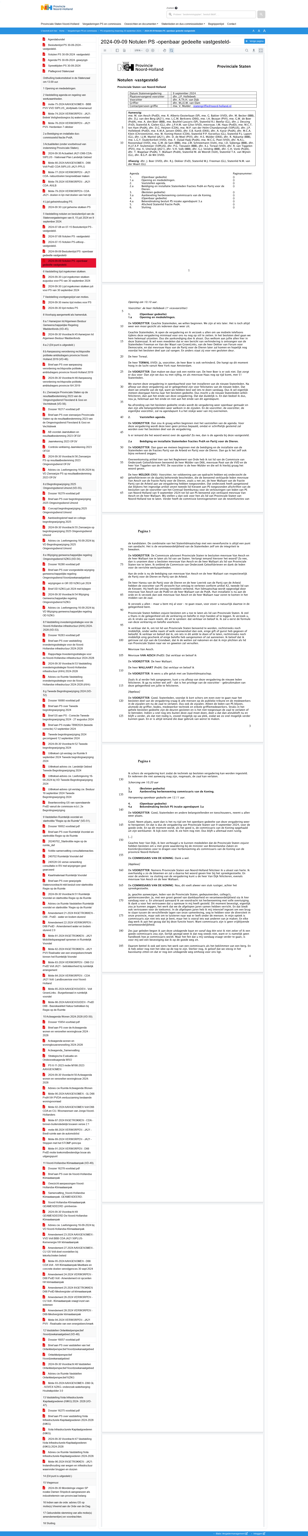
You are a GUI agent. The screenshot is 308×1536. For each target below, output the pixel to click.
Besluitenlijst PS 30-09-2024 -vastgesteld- (62, 47)
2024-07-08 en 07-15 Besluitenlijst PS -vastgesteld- (68, 229)
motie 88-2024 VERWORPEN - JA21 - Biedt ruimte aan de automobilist (67, 1131)
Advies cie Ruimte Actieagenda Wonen (69, 1088)
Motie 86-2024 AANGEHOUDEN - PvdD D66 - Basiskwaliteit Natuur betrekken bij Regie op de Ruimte (68, 1006)
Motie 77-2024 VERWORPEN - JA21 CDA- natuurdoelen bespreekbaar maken (66, 174)
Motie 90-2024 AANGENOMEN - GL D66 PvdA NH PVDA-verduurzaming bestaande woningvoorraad (68, 1097)
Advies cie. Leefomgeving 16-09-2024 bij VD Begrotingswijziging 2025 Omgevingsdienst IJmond (68, 544)
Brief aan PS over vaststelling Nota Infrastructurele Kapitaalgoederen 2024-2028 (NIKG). (68, 1420)
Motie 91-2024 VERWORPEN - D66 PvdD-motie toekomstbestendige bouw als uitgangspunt (67, 1152)
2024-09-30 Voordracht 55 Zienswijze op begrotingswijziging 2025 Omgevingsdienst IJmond (68, 531)
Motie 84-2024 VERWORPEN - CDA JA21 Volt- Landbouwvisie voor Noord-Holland (66, 979)
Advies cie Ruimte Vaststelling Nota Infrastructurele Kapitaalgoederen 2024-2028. (68, 1454)
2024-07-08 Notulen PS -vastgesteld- (68, 236)
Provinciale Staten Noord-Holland (60, 24)
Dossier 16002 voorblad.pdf (63, 826)
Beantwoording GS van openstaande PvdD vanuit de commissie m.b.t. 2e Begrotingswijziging (66, 806)
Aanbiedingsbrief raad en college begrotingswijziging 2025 (64, 520)
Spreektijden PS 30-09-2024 (64, 65)
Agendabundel (56, 39)
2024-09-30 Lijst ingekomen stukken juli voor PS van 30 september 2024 (68, 288)
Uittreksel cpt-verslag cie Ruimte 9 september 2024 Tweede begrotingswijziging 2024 (68, 757)
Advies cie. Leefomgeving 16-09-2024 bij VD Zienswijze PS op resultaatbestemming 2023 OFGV (68, 473)
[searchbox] (211, 14)
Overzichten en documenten (140, 24)
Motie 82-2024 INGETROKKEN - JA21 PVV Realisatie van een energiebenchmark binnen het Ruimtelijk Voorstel (67, 953)
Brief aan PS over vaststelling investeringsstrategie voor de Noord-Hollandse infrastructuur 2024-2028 (63, 644)
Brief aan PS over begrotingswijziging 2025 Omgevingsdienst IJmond (67, 501)
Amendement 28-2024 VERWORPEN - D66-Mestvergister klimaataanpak (68, 1312)
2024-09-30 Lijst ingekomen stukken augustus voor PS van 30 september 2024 (66, 279)
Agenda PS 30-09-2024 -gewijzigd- (67, 60)
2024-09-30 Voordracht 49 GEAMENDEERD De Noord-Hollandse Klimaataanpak (65, 1215)
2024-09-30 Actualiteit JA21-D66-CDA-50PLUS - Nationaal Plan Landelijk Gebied (67, 155)
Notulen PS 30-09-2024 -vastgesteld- (68, 54)
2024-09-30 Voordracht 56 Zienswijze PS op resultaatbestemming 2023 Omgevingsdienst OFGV (67, 460)
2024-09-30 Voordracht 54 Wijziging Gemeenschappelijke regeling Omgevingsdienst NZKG (66, 598)
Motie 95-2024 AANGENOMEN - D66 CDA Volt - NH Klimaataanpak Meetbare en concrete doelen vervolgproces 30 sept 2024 (68, 1265)
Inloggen (258, 1533)
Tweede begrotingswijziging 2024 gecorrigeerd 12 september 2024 (64, 736)
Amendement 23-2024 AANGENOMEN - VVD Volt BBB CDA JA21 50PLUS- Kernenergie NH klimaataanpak (68, 1238)
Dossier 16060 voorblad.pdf (63, 700)
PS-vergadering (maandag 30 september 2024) (120, 31)
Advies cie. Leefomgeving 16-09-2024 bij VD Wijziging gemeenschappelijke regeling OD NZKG (68, 611)
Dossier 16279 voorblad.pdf (63, 493)
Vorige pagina (256, 41)
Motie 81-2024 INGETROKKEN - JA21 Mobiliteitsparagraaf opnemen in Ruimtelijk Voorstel (67, 939)
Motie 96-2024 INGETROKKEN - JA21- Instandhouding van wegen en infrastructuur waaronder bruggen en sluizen (68, 1465)
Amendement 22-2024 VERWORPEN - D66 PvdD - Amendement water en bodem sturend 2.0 (68, 926)
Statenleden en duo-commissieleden (182, 24)
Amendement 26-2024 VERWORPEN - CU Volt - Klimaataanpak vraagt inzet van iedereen (68, 1301)
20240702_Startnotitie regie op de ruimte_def (65, 843)
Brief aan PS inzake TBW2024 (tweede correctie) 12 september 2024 (68, 727)
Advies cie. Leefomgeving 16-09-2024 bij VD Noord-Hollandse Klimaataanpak (68, 1227)
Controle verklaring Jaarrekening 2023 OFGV (67, 449)
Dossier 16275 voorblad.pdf (63, 1410)
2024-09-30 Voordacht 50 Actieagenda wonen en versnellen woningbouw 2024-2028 (67, 1079)
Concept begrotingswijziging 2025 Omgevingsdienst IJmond (65, 510)
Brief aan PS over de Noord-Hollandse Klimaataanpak (67, 1176)
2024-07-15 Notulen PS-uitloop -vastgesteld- (64, 244)
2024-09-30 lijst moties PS (62, 308)
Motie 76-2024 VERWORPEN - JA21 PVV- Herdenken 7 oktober (66, 125)
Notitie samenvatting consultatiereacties (70, 850)
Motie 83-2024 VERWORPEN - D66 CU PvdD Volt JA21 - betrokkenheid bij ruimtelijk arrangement (68, 966)
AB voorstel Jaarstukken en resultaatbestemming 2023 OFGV (62, 434)
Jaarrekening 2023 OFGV (62, 441)
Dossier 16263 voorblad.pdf (63, 635)
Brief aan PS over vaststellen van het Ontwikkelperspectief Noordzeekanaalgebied (68, 1347)
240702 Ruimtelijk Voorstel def (65, 856)
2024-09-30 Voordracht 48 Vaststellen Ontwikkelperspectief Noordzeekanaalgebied (68, 1366)
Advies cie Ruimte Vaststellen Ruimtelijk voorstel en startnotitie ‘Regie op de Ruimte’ (68, 905)
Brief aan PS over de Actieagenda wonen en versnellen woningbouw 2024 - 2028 (66, 1031)
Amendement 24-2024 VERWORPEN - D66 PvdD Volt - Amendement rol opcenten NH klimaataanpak (68, 1278)
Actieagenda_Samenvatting (63, 1050)
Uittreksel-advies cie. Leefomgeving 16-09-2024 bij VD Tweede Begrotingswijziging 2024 (68, 780)
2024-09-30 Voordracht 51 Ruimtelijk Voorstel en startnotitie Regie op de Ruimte (67, 896)
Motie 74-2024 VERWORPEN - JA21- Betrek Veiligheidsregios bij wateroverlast (67, 115)
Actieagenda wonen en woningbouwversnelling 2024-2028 (63, 1043)
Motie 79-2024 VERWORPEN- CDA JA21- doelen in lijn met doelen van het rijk (67, 193)
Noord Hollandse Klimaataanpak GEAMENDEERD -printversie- (64, 1204)
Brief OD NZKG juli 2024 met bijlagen (69, 588)
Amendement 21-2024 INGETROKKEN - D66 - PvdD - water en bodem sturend (68, 915)
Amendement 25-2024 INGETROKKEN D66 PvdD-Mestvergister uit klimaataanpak (68, 1289)
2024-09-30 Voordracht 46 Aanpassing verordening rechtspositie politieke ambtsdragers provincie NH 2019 (67, 382)
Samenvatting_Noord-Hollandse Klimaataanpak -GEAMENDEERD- (64, 1195)
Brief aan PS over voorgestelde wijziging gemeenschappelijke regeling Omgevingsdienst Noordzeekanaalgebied (68, 574)
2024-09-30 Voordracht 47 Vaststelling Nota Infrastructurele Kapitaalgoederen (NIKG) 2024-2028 (67, 1443)
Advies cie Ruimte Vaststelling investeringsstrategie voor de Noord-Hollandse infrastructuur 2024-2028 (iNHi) (66, 681)
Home (61, 31)
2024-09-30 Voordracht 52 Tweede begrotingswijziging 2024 (65, 746)
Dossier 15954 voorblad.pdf (63, 1022)
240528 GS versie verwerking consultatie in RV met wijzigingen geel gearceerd (64, 866)
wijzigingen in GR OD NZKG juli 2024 (69, 583)
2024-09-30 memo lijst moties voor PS (69, 302)
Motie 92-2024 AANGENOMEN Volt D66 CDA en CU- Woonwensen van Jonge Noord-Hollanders (68, 1111)
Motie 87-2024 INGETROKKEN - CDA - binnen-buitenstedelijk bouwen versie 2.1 (68, 1122)
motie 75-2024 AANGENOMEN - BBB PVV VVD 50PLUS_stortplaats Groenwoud (67, 106)
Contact (231, 24)
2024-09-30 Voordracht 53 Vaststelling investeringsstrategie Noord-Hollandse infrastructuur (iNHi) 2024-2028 (67, 667)
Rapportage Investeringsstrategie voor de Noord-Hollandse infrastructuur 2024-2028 (68, 656)
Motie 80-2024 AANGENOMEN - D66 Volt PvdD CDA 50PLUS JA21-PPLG (67, 164)
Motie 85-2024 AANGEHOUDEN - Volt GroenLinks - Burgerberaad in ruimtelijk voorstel (67, 993)
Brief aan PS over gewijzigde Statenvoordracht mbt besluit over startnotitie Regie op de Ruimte (68, 885)
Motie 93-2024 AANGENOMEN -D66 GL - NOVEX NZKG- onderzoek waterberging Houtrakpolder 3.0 (68, 1387)
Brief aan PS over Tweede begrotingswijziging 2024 (60, 708)
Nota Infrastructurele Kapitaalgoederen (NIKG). (67, 1431)
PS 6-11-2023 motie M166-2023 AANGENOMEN (63, 1067)
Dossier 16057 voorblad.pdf (63, 1339)
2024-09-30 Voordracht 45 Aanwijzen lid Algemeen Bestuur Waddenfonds (68, 336)
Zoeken (170, 8)
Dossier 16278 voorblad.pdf (63, 1168)
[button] (261, 14)
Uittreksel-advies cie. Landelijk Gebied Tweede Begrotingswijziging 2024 (67, 768)
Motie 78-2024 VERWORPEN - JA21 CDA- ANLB (66, 183)
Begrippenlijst (216, 24)
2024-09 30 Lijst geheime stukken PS (69, 207)
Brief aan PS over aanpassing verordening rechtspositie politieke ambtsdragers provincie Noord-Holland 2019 (68, 368)
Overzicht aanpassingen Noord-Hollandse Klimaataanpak (63, 1185)
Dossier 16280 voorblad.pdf (63, 564)
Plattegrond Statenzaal (60, 71)
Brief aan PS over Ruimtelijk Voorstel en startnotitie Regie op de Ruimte (68, 834)
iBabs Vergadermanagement (230, 1533)
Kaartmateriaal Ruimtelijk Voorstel (67, 875)
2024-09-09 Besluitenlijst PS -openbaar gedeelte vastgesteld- (68, 253)
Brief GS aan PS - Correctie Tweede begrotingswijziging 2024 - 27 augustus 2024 (68, 717)
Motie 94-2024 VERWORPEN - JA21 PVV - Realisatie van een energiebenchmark (68, 1322)
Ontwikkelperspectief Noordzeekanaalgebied (57, 1356)
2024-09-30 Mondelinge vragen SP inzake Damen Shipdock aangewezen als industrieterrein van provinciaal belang (66, 1492)
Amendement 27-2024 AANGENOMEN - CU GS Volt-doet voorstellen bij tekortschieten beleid (68, 1251)
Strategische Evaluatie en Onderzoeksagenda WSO (60, 1058)
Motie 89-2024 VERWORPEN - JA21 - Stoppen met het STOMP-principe (67, 1141)
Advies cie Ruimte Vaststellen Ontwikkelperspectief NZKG (62, 1375)
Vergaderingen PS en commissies (101, 24)
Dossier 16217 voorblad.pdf (63, 409)
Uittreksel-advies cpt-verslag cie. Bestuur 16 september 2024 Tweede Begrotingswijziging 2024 (68, 793)
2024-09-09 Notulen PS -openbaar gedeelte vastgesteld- (65, 263)
